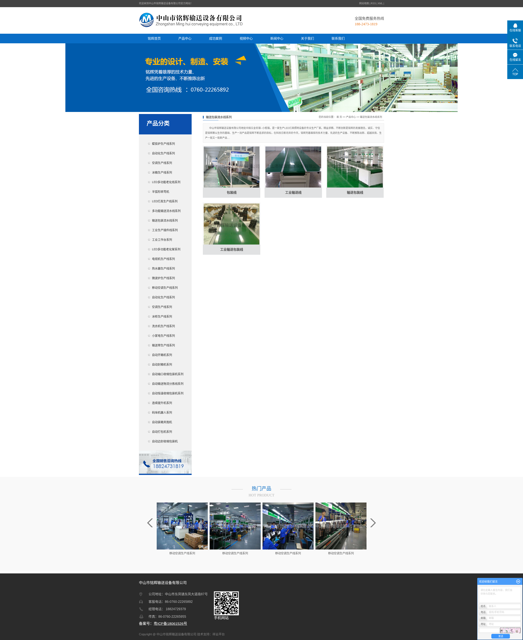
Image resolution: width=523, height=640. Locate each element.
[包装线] (231, 167)
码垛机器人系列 (162, 412)
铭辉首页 (154, 38)
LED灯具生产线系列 (165, 201)
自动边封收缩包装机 (165, 441)
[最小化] (518, 582)
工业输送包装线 (231, 249)
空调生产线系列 (162, 162)
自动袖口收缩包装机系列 (167, 374)
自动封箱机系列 (162, 364)
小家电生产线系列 (163, 335)
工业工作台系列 (162, 239)
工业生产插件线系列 (165, 230)
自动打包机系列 (162, 431)
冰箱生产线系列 (162, 172)
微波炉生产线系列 (163, 278)
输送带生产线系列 (163, 345)
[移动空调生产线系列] (182, 525)
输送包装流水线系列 (165, 220)
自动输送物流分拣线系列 (167, 383)
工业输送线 (293, 192)
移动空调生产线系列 (165, 287)
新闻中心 (276, 38)
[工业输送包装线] (231, 224)
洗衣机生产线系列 (163, 326)
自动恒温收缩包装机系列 (167, 393)
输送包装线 (355, 192)
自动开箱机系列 (162, 354)
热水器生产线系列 (163, 268)
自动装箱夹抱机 (162, 422)
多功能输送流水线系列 (166, 210)
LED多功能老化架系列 (166, 249)
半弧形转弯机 (160, 191)
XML (380, 3)
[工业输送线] (293, 167)
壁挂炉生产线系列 (163, 143)
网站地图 (364, 3)
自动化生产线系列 (163, 153)
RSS (373, 3)
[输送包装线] (355, 167)
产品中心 (184, 38)
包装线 (232, 192)
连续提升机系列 (162, 402)
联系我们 (338, 38)
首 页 (339, 117)
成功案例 (215, 38)
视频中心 (246, 38)
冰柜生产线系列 (162, 316)
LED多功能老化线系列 (166, 182)
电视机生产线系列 (163, 258)
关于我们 (307, 38)
